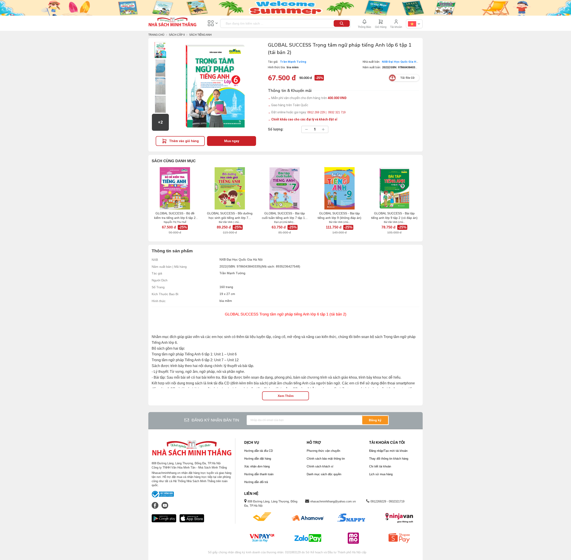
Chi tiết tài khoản (380, 466)
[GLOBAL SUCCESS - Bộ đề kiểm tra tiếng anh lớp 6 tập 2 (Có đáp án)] (175, 188)
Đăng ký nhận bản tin (215, 420)
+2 (160, 122)
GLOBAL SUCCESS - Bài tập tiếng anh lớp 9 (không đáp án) (339, 216)
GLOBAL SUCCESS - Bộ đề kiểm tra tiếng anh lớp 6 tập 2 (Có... (175, 216)
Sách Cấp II (177, 34)
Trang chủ (156, 34)
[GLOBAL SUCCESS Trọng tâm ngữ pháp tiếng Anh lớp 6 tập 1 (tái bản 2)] (160, 49)
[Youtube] (164, 503)
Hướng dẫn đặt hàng (257, 458)
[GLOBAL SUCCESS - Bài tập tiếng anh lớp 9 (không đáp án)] (339, 188)
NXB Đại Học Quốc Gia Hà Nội (403, 61)
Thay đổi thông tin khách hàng (388, 458)
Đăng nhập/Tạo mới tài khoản (388, 450)
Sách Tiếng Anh (200, 34)
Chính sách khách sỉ (320, 466)
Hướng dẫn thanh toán (258, 474)
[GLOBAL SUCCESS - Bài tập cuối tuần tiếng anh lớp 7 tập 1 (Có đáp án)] (284, 188)
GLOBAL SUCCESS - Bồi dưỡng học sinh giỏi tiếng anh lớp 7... (229, 216)
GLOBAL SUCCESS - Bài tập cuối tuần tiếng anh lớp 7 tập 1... (285, 216)
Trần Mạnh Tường (293, 61)
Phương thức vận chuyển (323, 450)
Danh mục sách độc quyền (324, 474)
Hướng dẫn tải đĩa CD (258, 450)
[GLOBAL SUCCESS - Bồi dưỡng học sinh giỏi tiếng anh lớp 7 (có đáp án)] (230, 188)
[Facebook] (155, 503)
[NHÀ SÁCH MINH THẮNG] (172, 22)
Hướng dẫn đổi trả (256, 482)
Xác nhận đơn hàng (257, 466)
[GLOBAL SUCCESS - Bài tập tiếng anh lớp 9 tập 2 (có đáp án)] (394, 188)
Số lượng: (275, 129)
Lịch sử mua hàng (381, 474)
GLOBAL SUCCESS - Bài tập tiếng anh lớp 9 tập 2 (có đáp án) (394, 216)
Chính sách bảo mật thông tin (326, 458)
